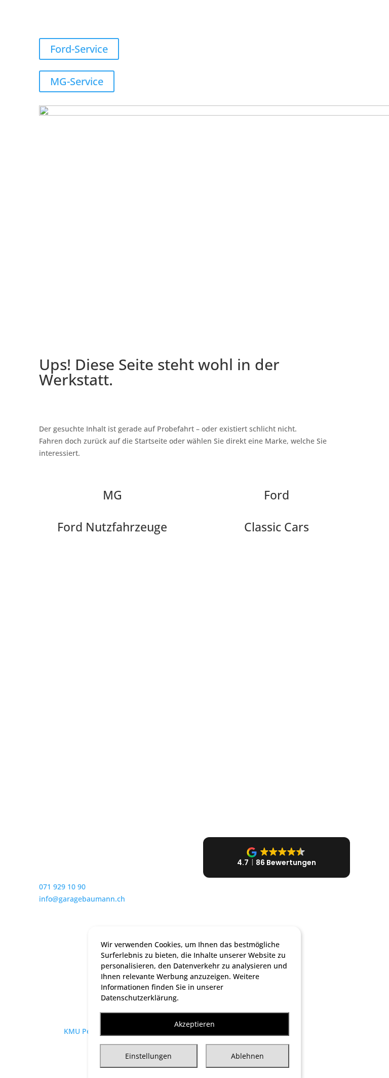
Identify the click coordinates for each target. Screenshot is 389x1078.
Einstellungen (148, 1056)
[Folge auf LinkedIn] (88, 955)
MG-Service (76, 81)
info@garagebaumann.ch (82, 899)
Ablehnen (247, 1056)
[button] (276, 857)
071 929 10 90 (62, 886)
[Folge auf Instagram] (67, 955)
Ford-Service (79, 49)
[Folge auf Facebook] (47, 955)
